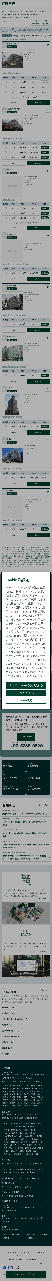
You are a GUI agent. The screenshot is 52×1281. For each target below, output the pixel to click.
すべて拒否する (26, 692)
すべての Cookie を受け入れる (26, 685)
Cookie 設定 (26, 700)
